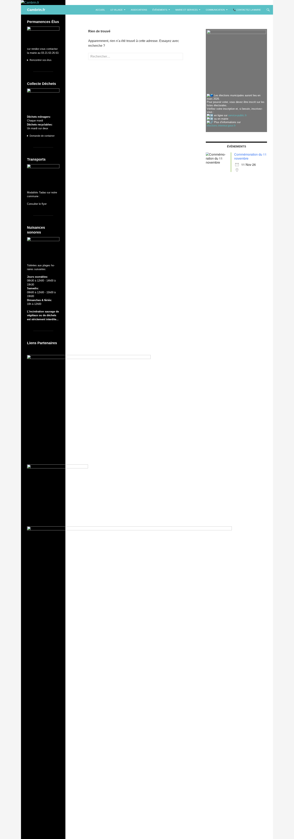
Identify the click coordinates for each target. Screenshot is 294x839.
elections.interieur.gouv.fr (221, 125)
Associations (139, 10)
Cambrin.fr (36, 10)
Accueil (100, 10)
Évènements (159, 10)
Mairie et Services (186, 10)
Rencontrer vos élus (40, 60)
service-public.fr (237, 115)
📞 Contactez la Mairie (247, 10)
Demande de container (42, 135)
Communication (215, 10)
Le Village (116, 10)
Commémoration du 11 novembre (250, 156)
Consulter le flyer (37, 203)
